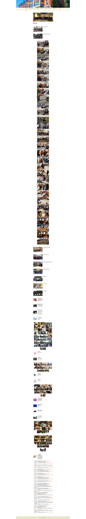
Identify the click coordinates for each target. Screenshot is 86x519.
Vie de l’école (49, 8)
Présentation (37, 466)
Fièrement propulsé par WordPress (43, 517)
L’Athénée (42, 8)
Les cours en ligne (37, 8)
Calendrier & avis (55, 8)
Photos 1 (46, 460)
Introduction (47, 481)
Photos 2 (49, 460)
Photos (47, 461)
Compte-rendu (51, 467)
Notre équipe (45, 8)
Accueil (26, 8)
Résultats (43, 460)
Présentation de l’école (31, 8)
